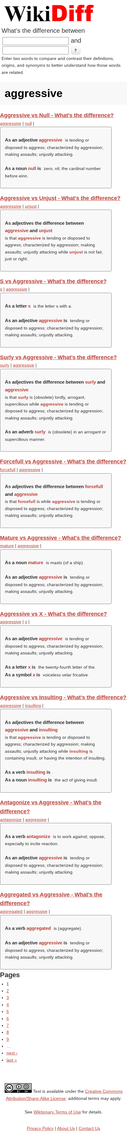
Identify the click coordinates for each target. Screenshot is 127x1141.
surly (4, 365)
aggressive (10, 123)
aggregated (11, 911)
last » (11, 1060)
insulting (33, 705)
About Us (66, 1128)
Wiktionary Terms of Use (57, 1111)
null (28, 123)
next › (12, 1052)
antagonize (11, 819)
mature (7, 545)
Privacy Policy (40, 1128)
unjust (31, 206)
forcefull (7, 469)
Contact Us (89, 1128)
